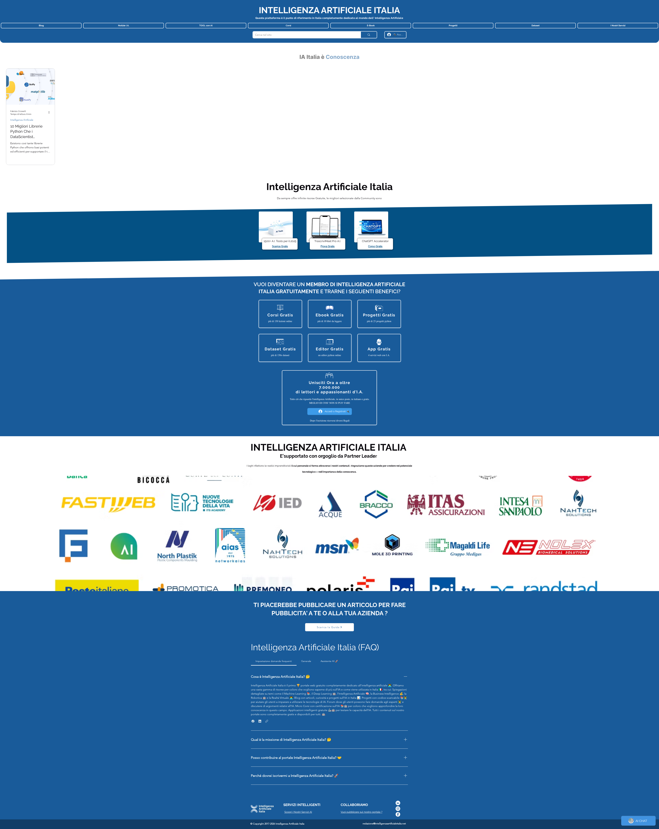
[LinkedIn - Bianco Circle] (398, 803)
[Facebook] (398, 814)
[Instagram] (398, 808)
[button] (253, 721)
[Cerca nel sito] (369, 35)
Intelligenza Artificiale (21, 119)
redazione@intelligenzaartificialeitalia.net (384, 823)
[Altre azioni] (50, 112)
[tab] (274, 661)
